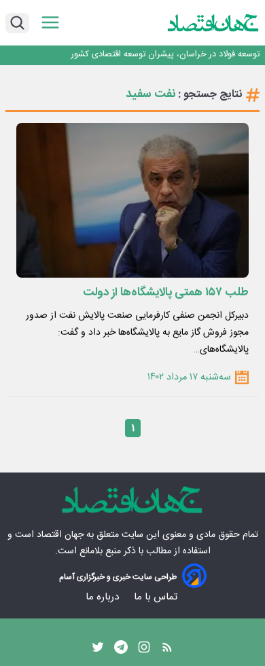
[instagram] (144, 650)
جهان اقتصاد (60, 535)
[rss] (167, 650)
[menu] (50, 22)
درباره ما (104, 597)
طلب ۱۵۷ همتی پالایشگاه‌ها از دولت (166, 292)
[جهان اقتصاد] (213, 23)
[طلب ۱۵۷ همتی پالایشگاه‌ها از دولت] (132, 200)
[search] (17, 23)
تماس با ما (157, 597)
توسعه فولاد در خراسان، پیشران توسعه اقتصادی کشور (165, 55)
